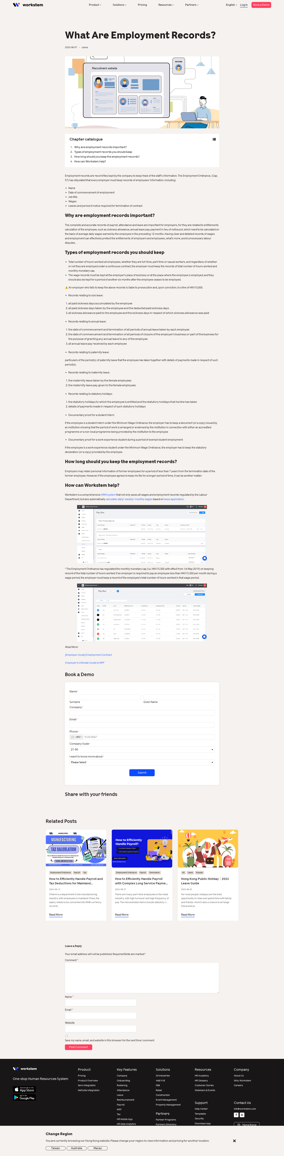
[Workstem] (28, 5)
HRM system (108, 494)
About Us (239, 1075)
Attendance (123, 1090)
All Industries (163, 1075)
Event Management (166, 1099)
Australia (76, 1148)
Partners (190, 5)
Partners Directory (166, 1124)
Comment (71, 960)
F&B (158, 1085)
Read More (56, 914)
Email (69, 1010)
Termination (154, 872)
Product (94, 5)
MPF (119, 1109)
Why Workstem (242, 1080)
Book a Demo (261, 5)
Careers (238, 1085)
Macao (98, 1148)
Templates (200, 1113)
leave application (174, 499)
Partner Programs (166, 1119)
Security (199, 1118)
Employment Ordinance (60, 872)
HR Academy (202, 1075)
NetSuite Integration (88, 1090)
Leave (190, 872)
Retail (159, 1090)
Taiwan (55, 1148)
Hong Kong (249, 1125)
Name (69, 997)
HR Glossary (201, 1080)
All (183, 872)
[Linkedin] (242, 1115)
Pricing (142, 5)
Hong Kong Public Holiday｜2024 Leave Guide (205, 881)
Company (122, 1075)
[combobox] (76, 737)
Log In (244, 5)
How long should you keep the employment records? (107, 156)
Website (70, 1023)
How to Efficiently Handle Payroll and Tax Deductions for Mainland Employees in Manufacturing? (76, 881)
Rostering (122, 1085)
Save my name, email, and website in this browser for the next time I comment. (110, 1040)
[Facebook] (236, 1115)
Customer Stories (204, 1085)
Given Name (150, 701)
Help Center (201, 1108)
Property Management (168, 1104)
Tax (84, 872)
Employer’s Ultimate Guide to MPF (84, 662)
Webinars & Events (205, 1090)
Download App (203, 1123)
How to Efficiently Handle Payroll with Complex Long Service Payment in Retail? (142, 881)
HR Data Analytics (126, 1124)
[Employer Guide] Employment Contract (88, 655)
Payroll (77, 872)
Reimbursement (125, 1099)
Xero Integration (86, 1085)
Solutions (118, 5)
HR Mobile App (125, 1119)
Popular (199, 872)
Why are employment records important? (100, 147)
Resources (165, 5)
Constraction (163, 1095)
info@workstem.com (245, 1108)
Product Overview (88, 1080)
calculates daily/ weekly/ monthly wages (129, 499)
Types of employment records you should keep (103, 152)
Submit (142, 772)
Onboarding (123, 1080)
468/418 (160, 1080)
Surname (75, 701)
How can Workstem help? (90, 161)
